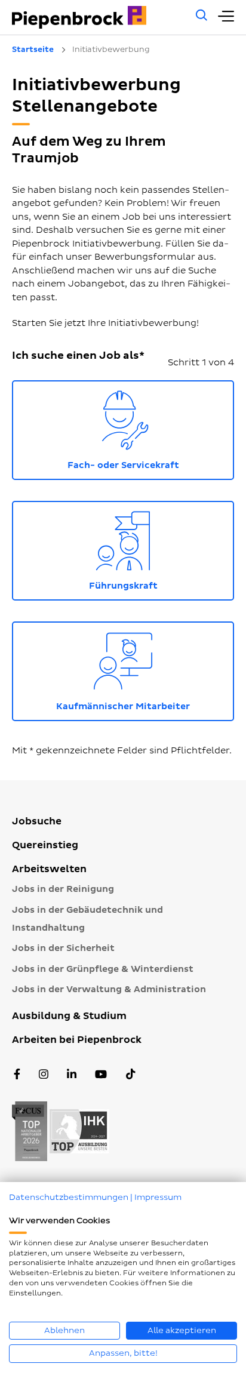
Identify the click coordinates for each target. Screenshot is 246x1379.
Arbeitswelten (49, 869)
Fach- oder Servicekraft (150, 427)
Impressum (158, 1197)
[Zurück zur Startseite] (97, 17)
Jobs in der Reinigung (63, 889)
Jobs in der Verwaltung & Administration (109, 989)
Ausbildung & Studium (69, 1016)
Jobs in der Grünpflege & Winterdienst (102, 969)
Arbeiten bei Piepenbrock (77, 1040)
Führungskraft (161, 548)
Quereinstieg (45, 845)
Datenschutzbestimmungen (68, 1197)
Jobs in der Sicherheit (63, 948)
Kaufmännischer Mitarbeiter (145, 669)
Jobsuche (36, 821)
